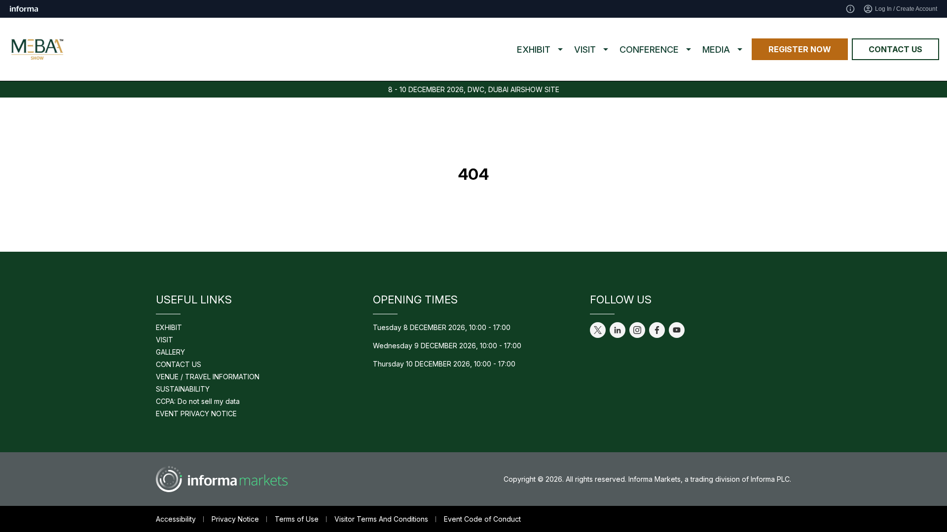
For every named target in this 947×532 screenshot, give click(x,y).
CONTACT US (895, 49)
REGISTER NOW (799, 49)
